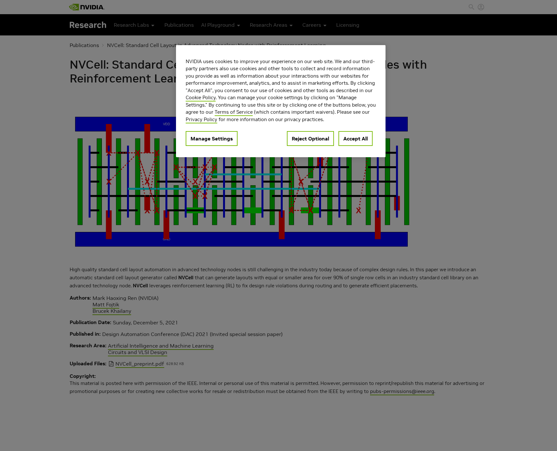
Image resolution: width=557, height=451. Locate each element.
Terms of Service (234, 112)
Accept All (355, 139)
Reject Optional (310, 139)
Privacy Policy (201, 119)
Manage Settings (212, 139)
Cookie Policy (201, 98)
